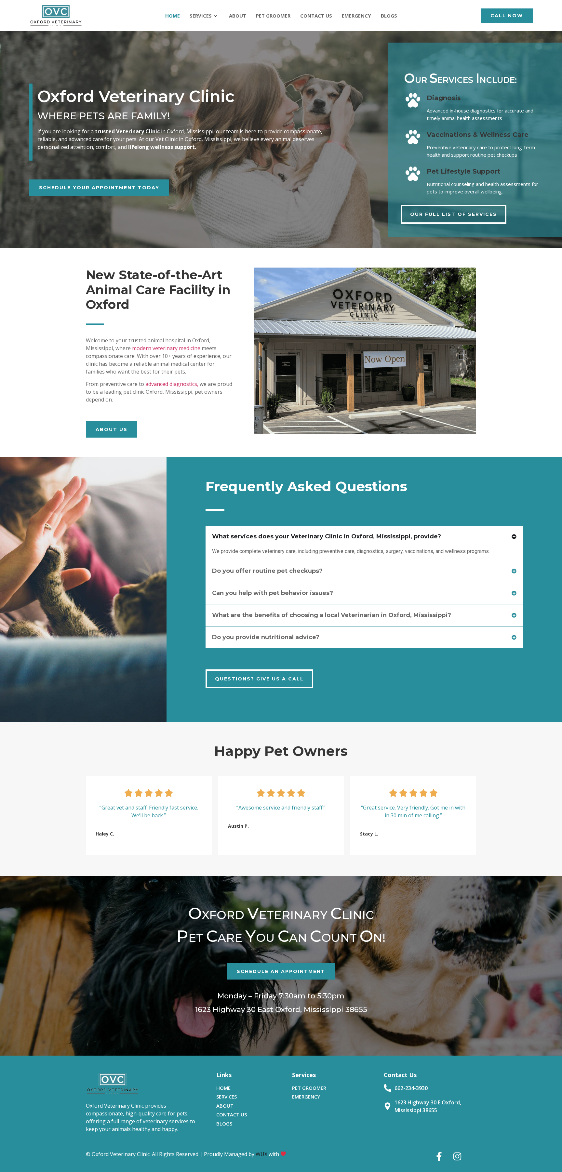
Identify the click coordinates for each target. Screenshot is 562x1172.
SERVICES (201, 15)
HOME (172, 15)
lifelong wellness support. (161, 147)
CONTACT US (316, 15)
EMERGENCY (356, 15)
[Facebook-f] (439, 1156)
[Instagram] (457, 1156)
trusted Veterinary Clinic (127, 131)
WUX (261, 1154)
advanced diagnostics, (171, 384)
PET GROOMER (273, 15)
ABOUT (237, 15)
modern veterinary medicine (166, 348)
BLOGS (389, 15)
